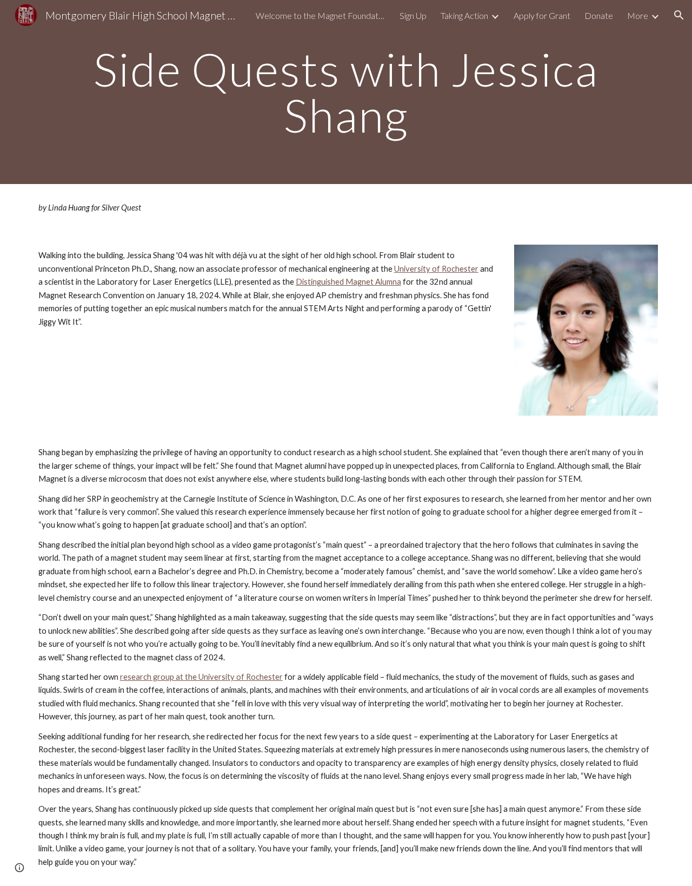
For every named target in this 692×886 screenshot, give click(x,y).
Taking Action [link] (464, 15)
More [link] (637, 15)
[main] (346, 92)
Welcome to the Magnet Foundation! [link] (320, 15)
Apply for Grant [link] (542, 15)
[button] (679, 15)
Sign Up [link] (413, 15)
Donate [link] (598, 15)
